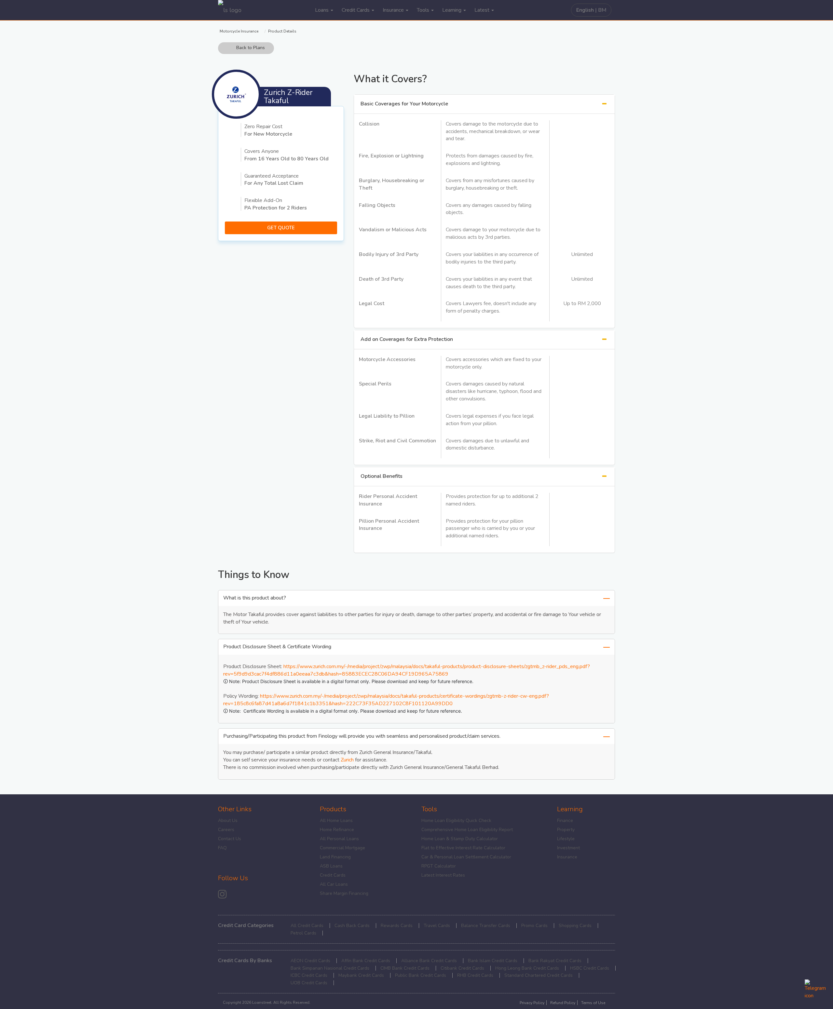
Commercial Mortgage (342, 848)
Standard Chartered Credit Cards (538, 975)
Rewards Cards (397, 925)
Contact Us (229, 839)
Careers (226, 830)
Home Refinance (337, 830)
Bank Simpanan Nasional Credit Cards (330, 968)
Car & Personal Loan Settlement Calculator (466, 857)
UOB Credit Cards (309, 983)
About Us (228, 820)
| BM (591, 10)
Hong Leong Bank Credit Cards (527, 968)
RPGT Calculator (438, 866)
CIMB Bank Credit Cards (405, 968)
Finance (565, 820)
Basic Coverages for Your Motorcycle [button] (404, 103)
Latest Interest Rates (443, 875)
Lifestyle (566, 839)
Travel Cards (437, 925)
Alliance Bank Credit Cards (429, 961)
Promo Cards (534, 925)
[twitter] (244, 895)
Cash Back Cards (352, 925)
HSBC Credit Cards (589, 968)
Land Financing (335, 857)
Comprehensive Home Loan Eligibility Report (467, 830)
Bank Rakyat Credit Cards (554, 961)
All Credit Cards (307, 925)
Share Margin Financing (344, 893)
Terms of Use (593, 1002)
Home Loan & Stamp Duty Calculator (459, 839)
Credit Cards (333, 875)
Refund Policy (562, 1002)
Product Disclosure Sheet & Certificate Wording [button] (277, 646)
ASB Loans (331, 866)
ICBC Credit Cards (309, 975)
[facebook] (234, 895)
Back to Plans (250, 48)
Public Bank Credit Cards (420, 975)
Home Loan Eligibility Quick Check (456, 820)
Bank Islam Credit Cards (492, 961)
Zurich (347, 759)
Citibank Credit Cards (462, 968)
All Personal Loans (339, 839)
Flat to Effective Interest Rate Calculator (463, 848)
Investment (568, 848)
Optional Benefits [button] (382, 476)
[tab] (484, 104)
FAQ (222, 848)
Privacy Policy (532, 1002)
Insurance (567, 857)
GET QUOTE (281, 227)
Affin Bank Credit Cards (365, 961)
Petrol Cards (303, 933)
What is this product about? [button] (254, 597)
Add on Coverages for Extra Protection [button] (407, 339)
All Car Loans (334, 884)
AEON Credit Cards (310, 961)
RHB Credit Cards (475, 975)
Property (566, 830)
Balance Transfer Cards (485, 925)
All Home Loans (336, 820)
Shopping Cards (575, 925)
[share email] (222, 894)
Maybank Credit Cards (361, 975)
